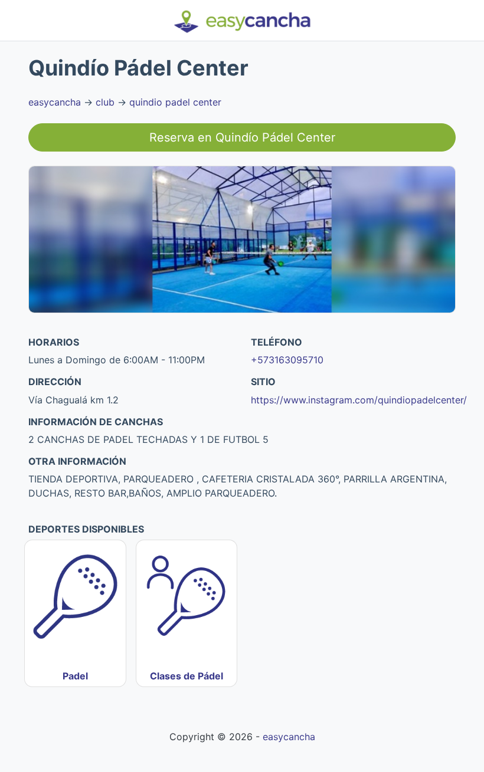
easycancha (54, 102)
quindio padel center (175, 102)
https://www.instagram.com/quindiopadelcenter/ (359, 400)
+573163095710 (287, 360)
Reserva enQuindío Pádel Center (242, 137)
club (105, 102)
